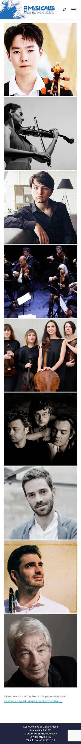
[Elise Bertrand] (40, 133)
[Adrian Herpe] (40, 207)
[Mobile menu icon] (73, 9)
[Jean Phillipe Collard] (40, 650)
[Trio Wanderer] (40, 429)
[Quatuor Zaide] (40, 355)
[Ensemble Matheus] (40, 281)
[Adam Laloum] (40, 503)
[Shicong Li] (40, 59)
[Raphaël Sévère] (40, 576)
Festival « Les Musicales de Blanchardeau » (33, 701)
